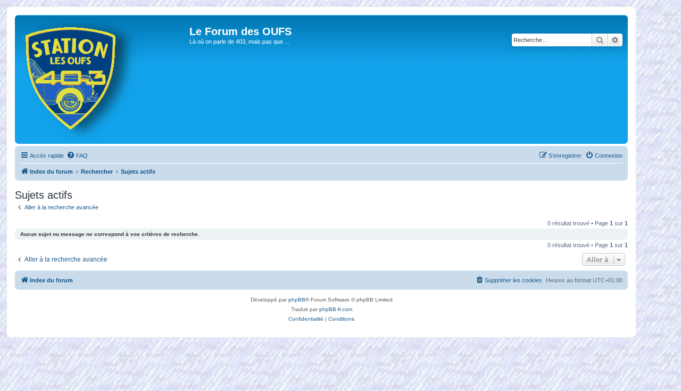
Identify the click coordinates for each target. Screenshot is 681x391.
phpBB (296, 300)
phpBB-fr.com (335, 309)
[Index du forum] (103, 79)
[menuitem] (77, 155)
